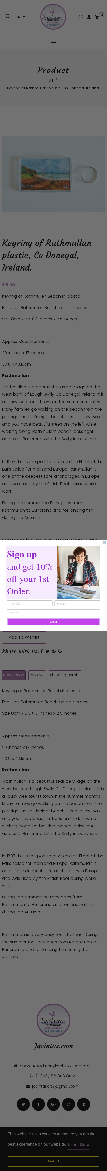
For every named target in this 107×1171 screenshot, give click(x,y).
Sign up (54, 621)
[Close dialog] (104, 542)
